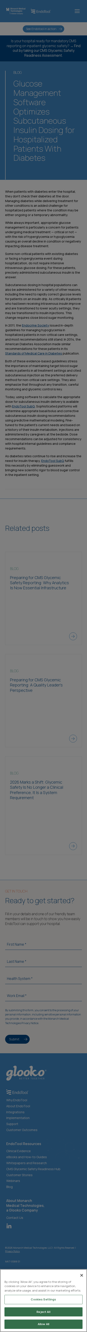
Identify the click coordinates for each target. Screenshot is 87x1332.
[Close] (82, 1275)
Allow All (43, 1324)
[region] (43, 1300)
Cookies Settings (43, 1299)
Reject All (43, 1312)
